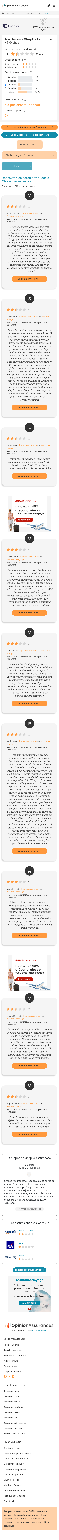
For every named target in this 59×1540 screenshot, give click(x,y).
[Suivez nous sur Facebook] (5, 1376)
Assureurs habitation (14, 1407)
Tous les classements (14, 1433)
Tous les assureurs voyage (29, 1269)
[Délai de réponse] (25, 99)
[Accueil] (15, 5)
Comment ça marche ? (16, 1458)
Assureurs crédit (12, 1412)
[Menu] (54, 6)
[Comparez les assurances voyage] (29, 514)
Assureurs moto (12, 1396)
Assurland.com (39, 1330)
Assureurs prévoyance (15, 1423)
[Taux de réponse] (25, 110)
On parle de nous (12, 1371)
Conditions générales (14, 1474)
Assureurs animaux (13, 1428)
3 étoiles (12, 84)
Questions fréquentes (15, 1469)
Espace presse (11, 1366)
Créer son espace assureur (17, 1453)
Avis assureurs (11, 1360)
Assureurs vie (10, 1417)
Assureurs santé (12, 1401)
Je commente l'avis (28, 278)
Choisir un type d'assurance (21, 155)
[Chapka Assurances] (10, 25)
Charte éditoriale (12, 1479)
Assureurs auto (11, 1391)
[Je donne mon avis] (49, 6)
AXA (20, 1243)
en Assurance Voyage (46, 28)
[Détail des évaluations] (31, 72)
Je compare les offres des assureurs (30, 134)
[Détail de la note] (25, 60)
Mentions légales (12, 1485)
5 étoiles (12, 77)
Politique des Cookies (14, 1495)
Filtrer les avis (28, 144)
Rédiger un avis (11, 1344)
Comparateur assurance (26, 1515)
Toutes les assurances (15, 1355)
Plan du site (9, 1501)
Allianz (22, 1255)
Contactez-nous (12, 1448)
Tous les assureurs (14, 13)
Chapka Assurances (32, 13)
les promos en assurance (29, 1522)
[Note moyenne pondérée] (35, 49)
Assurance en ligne (26, 1518)
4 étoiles (12, 80)
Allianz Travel (25, 1230)
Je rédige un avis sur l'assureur (30, 127)
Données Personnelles (15, 1490)
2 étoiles (12, 88)
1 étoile (11, 92)
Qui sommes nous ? (14, 1463)
